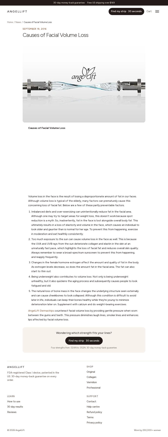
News (18, 22)
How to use (13, 401)
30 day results (15, 406)
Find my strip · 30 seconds (126, 11)
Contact (91, 401)
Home (10, 22)
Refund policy (94, 412)
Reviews (11, 412)
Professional (93, 387)
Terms (90, 417)
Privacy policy (94, 422)
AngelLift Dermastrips (41, 310)
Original (91, 371)
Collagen (91, 377)
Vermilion (92, 382)
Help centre (93, 406)
